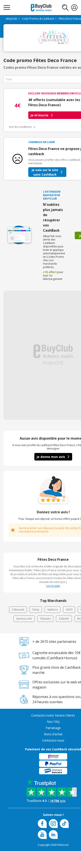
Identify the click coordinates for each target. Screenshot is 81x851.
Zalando (64, 618)
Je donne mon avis (51, 457)
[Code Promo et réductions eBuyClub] (41, 7)
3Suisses (45, 618)
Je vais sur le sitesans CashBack (45, 172)
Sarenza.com (24, 618)
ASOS (69, 609)
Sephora (52, 609)
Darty (35, 609)
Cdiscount (18, 609)
